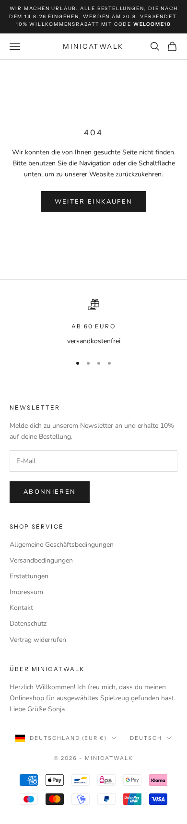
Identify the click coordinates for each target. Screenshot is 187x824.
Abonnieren (49, 492)
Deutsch (146, 738)
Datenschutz (28, 623)
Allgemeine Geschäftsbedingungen (62, 544)
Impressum (26, 591)
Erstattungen (29, 576)
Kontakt (21, 607)
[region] (93, 322)
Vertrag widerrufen (38, 639)
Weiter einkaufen (93, 201)
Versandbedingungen (41, 560)
